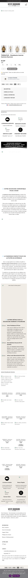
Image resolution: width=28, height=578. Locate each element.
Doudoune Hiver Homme (20, 53)
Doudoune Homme (9, 53)
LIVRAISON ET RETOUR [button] (9, 97)
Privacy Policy (16, 575)
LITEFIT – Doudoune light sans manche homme (7, 465)
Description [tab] (4, 112)
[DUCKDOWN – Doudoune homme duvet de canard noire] (7, 383)
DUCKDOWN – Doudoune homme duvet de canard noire (7, 394)
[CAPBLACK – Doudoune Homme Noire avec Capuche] (7, 430)
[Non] (26, 574)
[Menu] (2, 4)
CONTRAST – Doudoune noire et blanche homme (21, 394)
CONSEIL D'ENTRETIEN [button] (9, 94)
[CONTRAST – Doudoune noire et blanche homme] (21, 383)
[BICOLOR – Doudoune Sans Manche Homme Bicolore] (21, 455)
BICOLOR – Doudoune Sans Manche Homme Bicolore (20, 465)
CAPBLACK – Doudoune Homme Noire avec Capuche (7, 440)
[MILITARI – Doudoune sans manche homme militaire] (21, 430)
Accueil (2, 53)
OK (10, 575)
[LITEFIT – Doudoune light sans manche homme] (7, 455)
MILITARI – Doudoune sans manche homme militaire (20, 440)
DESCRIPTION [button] (7, 89)
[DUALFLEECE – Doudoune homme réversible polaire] (7, 407)
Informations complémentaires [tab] (8, 114)
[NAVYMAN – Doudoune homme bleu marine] (21, 407)
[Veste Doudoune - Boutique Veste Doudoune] (14, 5)
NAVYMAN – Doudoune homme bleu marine (21, 417)
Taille (2, 62)
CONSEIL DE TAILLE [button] (8, 92)
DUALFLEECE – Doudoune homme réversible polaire (7, 417)
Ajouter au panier (12, 68)
